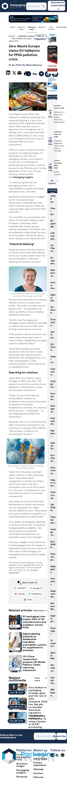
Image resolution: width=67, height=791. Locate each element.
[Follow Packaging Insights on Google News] (63, 756)
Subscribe (61, 736)
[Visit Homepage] (13, 11)
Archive (38, 773)
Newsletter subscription (58, 4)
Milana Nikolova (34, 65)
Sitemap (38, 769)
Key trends (51, 28)
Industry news (21, 28)
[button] (19, 588)
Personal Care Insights (24, 778)
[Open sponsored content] (33, 21)
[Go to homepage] (28, 763)
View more (38, 610)
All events (52, 181)
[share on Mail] (20, 73)
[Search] (43, 6)
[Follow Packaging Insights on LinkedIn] (52, 756)
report (41, 196)
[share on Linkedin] (8, 73)
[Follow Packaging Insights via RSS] (57, 756)
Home (12, 27)
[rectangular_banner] (52, 91)
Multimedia (61, 27)
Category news (32, 28)
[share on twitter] (14, 73)
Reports (41, 27)
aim (45, 323)
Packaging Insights (22, 771)
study (24, 542)
